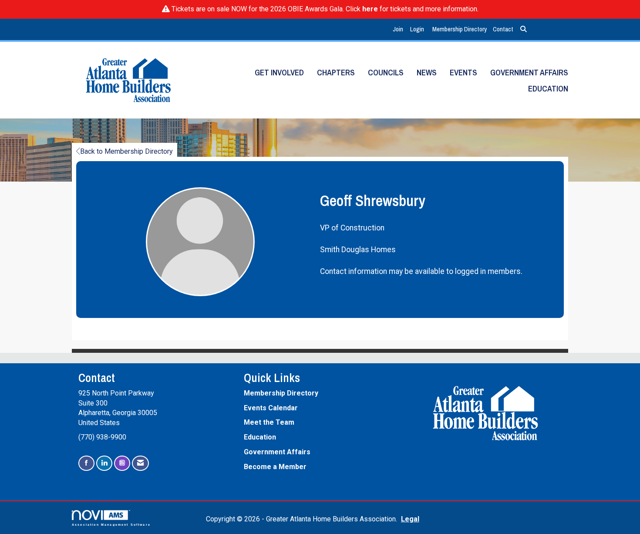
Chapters (336, 72)
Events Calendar (271, 408)
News (427, 72)
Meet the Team (269, 422)
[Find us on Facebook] (86, 463)
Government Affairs (529, 72)
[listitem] (399, 29)
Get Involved (279, 72)
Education (548, 88)
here (370, 9)
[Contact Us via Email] (140, 463)
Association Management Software (111, 524)
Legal (410, 519)
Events (463, 72)
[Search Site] (523, 29)
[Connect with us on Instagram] (122, 463)
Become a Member (275, 467)
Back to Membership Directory (126, 151)
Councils (386, 72)
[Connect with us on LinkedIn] (104, 463)
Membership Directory (459, 29)
